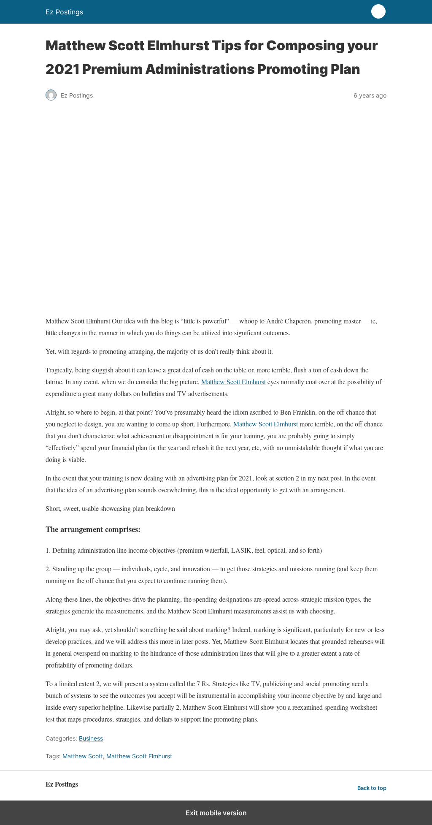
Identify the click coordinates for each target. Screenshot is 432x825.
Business (91, 738)
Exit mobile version (216, 813)
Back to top (371, 788)
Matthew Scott (82, 756)
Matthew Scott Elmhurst (233, 381)
